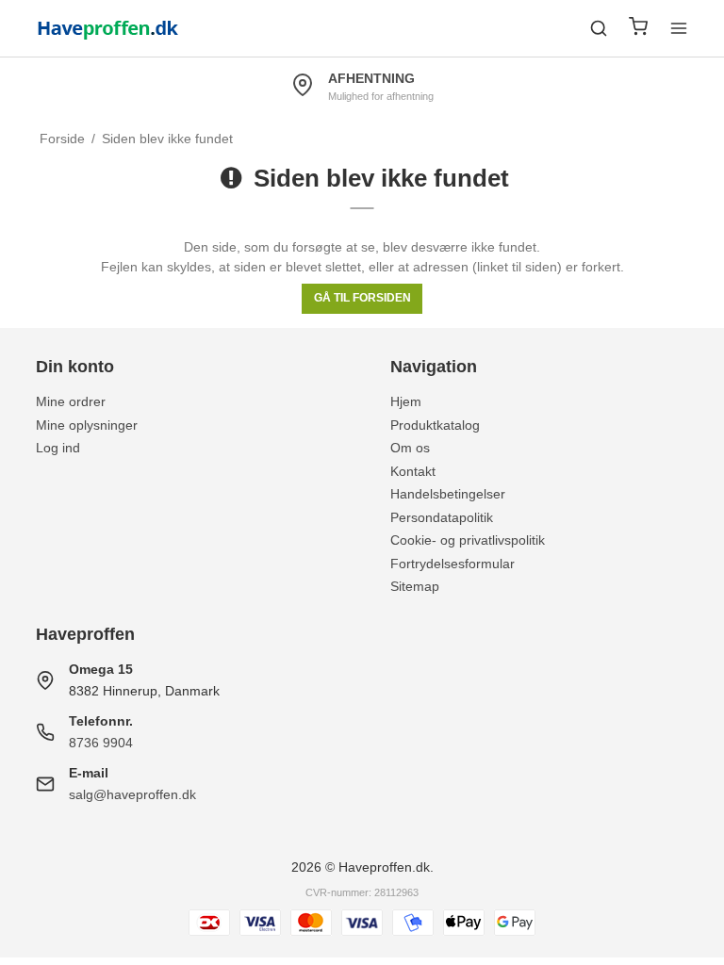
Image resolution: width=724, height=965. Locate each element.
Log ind (58, 447)
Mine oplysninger (87, 425)
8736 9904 (101, 742)
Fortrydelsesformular (452, 563)
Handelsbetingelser (447, 493)
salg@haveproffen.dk (132, 794)
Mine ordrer (71, 401)
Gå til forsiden (362, 297)
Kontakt (413, 471)
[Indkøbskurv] (638, 29)
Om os (410, 447)
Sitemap (414, 586)
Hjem (405, 401)
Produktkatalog (435, 425)
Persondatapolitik (441, 517)
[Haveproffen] (109, 28)
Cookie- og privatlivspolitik (467, 540)
